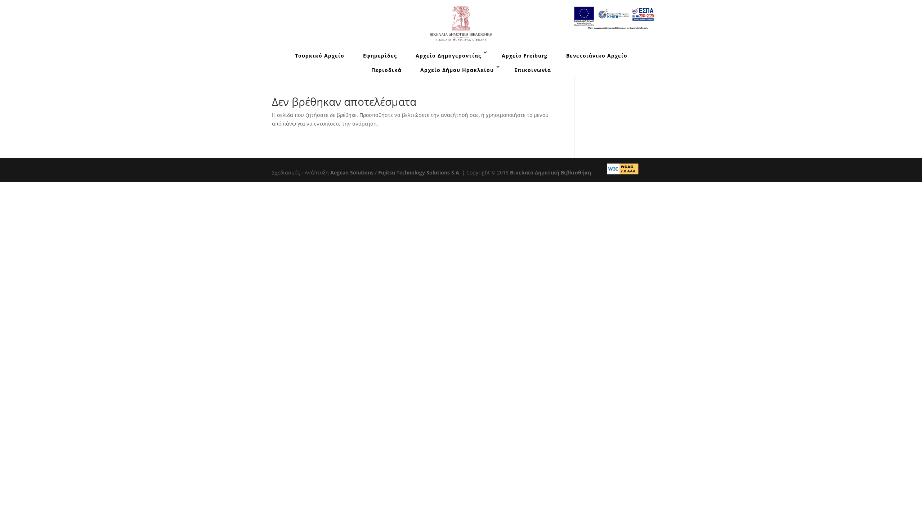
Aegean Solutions (351, 172)
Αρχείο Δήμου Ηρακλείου (457, 70)
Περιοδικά (386, 70)
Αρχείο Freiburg (524, 55)
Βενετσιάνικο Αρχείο (596, 55)
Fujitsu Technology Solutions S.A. (419, 172)
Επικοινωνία (532, 70)
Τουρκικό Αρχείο (319, 55)
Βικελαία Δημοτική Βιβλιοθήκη (550, 172)
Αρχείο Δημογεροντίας (448, 55)
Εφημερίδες (380, 55)
